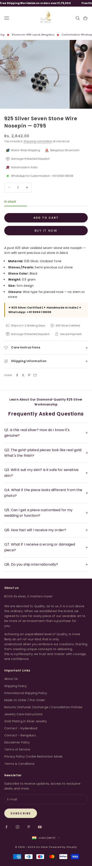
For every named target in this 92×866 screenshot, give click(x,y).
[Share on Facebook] (17, 375)
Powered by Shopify (63, 847)
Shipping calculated (38, 141)
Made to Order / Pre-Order (24, 700)
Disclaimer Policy (17, 742)
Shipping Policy (15, 686)
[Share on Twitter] (23, 375)
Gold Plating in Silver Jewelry (25, 721)
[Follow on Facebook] (6, 827)
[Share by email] (35, 375)
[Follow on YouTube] (40, 827)
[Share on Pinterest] (29, 375)
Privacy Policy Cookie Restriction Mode (33, 756)
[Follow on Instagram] (17, 827)
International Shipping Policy (25, 693)
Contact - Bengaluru (20, 735)
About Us (11, 679)
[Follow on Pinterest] (29, 827)
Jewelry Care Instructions (23, 714)
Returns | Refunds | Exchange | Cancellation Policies (43, 707)
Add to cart (46, 218)
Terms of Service (17, 749)
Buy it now (46, 230)
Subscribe (20, 813)
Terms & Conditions (19, 764)
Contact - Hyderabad (20, 728)
